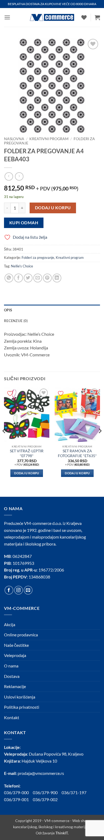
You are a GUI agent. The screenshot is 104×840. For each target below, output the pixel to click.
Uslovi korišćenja (19, 696)
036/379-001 (18, 799)
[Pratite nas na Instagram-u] (18, 590)
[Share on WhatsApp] (9, 278)
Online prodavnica (21, 634)
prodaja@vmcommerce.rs (41, 773)
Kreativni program (49, 139)
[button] (7, 17)
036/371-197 (74, 792)
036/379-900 (45, 792)
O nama (11, 665)
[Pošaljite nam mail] (28, 590)
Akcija (9, 624)
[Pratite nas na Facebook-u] (9, 590)
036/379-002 (47, 799)
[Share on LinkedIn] (57, 278)
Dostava (11, 676)
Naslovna (14, 139)
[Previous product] (19, 176)
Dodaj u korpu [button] (26, 473)
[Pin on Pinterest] (47, 278)
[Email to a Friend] (37, 278)
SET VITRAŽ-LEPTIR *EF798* (26, 453)
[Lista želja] (84, 17)
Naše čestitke (16, 645)
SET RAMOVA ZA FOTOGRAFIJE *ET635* (77, 453)
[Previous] (4, 441)
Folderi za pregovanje (38, 257)
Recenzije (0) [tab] (16, 321)
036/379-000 (18, 792)
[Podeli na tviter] (28, 278)
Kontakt (11, 717)
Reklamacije (15, 686)
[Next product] (9, 176)
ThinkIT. (62, 833)
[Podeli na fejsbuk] (18, 278)
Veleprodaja (15, 655)
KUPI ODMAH (23, 222)
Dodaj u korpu (53, 207)
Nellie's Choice (22, 266)
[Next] (100, 441)
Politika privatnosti (21, 707)
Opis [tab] (8, 310)
